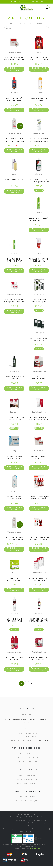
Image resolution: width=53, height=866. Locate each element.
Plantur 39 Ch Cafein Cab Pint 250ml (14, 261)
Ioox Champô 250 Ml (14, 180)
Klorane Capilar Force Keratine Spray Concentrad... (14, 621)
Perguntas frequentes (26, 783)
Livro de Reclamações (26, 762)
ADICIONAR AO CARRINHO (15, 69)
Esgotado (38, 190)
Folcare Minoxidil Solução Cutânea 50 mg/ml (14, 302)
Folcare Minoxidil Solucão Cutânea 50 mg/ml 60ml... (14, 60)
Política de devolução (27, 801)
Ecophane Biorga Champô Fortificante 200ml (38, 100)
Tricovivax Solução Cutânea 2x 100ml (39, 538)
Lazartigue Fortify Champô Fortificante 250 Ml (14, 379)
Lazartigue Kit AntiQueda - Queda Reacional (39, 302)
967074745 (44, 740)
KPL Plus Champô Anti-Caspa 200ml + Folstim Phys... (38, 420)
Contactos (26, 715)
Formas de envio (26, 797)
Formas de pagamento (27, 779)
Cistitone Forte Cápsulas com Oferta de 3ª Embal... (39, 379)
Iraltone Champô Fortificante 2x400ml (14, 660)
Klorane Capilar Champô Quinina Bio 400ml (39, 182)
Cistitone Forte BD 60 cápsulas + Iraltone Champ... (38, 660)
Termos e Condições (26, 754)
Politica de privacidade (26, 758)
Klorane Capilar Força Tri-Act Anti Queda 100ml (38, 621)
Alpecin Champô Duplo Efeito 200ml (38, 59)
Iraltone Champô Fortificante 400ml (14, 538)
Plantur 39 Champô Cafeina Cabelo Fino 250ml (39, 220)
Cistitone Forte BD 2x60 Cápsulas (14, 419)
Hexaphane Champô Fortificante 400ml (39, 140)
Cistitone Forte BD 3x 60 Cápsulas (38, 579)
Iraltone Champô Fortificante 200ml (14, 140)
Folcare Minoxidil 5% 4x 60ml (39, 457)
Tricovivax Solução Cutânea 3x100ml (39, 498)
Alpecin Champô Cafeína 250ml (14, 99)
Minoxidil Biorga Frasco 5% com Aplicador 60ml (14, 499)
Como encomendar (26, 775)
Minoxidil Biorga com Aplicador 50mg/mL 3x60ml (14, 458)
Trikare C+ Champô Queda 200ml (38, 260)
